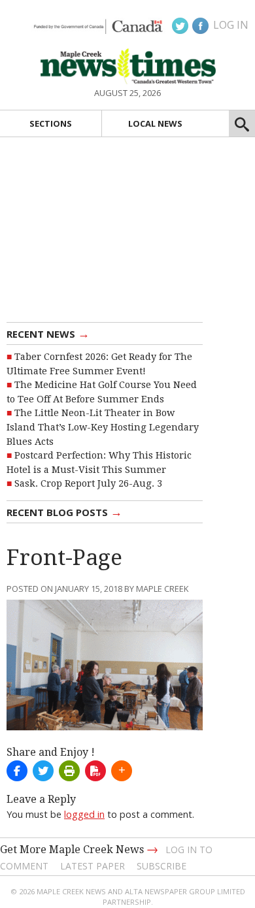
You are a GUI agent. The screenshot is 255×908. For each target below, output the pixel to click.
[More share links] (121, 770)
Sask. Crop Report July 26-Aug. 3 (88, 483)
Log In (230, 25)
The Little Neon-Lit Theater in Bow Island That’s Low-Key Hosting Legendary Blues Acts (103, 427)
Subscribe (161, 866)
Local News (155, 123)
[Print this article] (69, 770)
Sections (50, 123)
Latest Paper (92, 866)
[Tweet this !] (43, 770)
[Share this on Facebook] (17, 770)
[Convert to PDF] (95, 770)
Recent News (48, 333)
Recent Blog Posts (64, 511)
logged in (84, 814)
